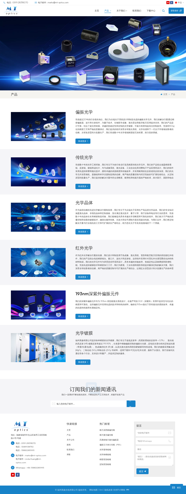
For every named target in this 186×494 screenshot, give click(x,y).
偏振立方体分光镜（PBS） (111, 444)
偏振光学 (84, 111)
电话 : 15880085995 (25, 450)
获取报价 (174, 10)
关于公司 (70, 439)
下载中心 (151, 10)
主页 (97, 10)
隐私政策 (108, 490)
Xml (101, 490)
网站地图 (93, 490)
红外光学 (84, 247)
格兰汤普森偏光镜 (107, 430)
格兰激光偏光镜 (106, 435)
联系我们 (136, 10)
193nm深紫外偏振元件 (97, 293)
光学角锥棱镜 (105, 454)
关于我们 (121, 10)
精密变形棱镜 (105, 459)
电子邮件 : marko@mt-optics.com (53, 2)
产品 (106, 10)
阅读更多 (82, 141)
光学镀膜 (84, 333)
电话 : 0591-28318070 (17, 2)
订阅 (130, 403)
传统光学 (84, 157)
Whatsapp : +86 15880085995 (30, 467)
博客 (69, 454)
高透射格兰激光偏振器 (109, 439)
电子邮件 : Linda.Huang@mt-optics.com (28, 461)
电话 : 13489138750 (24, 446)
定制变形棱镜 (105, 464)
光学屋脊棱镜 (105, 449)
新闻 (69, 444)
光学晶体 (84, 202)
